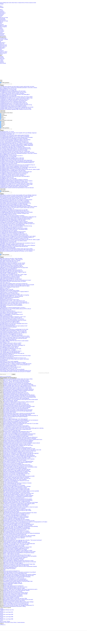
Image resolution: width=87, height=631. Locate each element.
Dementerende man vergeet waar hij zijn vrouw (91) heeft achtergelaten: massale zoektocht (21, 442)
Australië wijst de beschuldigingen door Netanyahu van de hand (16, 480)
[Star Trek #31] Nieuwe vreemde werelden (10, 344)
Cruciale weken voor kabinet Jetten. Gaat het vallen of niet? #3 (14, 303)
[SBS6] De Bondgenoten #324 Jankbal (10, 277)
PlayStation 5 (2, 47)
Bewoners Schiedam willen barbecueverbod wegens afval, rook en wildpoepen (17, 245)
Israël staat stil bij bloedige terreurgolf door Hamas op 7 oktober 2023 (17, 494)
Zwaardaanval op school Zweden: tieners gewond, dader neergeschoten (16, 160)
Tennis (1, 32)
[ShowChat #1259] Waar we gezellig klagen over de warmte (14, 329)
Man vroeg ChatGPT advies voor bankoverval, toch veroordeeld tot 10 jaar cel (17, 164)
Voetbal (1, 28)
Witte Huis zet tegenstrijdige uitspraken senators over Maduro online (17, 471)
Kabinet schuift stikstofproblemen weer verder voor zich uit (15, 587)
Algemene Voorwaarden (5, 622)
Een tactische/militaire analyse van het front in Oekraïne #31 (13, 283)
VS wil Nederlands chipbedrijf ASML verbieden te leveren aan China (15, 109)
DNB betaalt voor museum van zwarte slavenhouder (12, 369)
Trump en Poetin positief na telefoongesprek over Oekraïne (15, 549)
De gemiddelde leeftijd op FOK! (8, 365)
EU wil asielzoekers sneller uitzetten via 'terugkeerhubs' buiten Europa (17, 536)
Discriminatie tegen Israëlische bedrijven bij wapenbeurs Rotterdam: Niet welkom (20, 512)
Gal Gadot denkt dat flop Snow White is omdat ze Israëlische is (16, 516)
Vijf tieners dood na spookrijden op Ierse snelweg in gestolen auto (15, 364)
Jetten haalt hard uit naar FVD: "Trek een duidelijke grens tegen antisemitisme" (19, 455)
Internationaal (2, 12)
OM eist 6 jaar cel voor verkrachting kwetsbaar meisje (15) (13, 102)
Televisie (2, 24)
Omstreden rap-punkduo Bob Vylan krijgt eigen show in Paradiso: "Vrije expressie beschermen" (22, 540)
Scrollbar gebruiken (5, 82)
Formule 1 (2, 30)
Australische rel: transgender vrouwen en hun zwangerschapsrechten (17, 429)
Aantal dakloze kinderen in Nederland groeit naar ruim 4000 (14, 168)
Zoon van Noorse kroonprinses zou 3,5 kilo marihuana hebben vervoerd (17, 462)
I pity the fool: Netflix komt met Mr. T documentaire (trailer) (13, 100)
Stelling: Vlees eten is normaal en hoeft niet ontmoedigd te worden (17, 457)
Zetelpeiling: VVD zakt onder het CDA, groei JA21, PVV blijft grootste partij (19, 543)
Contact (1, 59)
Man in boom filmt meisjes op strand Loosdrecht (13, 424)
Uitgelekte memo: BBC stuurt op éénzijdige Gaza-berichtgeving (17, 527)
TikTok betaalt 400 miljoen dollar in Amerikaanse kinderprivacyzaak (15, 147)
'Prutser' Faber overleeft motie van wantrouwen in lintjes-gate (16, 604)
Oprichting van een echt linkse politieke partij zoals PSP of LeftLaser (15, 308)
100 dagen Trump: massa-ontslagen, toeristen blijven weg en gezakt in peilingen (20, 574)
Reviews (23, 2)
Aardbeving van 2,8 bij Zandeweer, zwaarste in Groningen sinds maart (16, 171)
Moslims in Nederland (7, 584)
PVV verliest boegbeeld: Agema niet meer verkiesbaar (15, 508)
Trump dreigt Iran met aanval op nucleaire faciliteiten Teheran (15, 592)
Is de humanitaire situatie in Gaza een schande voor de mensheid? (17, 532)
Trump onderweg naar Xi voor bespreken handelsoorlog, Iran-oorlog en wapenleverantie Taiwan (22, 439)
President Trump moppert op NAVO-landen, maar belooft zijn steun (17, 469)
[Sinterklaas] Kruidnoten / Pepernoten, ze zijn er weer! (13, 316)
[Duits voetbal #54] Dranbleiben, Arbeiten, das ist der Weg (13, 330)
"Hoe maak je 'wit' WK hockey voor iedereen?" (11, 335)
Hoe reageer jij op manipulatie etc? (8, 268)
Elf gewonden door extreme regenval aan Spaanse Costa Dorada (14, 359)
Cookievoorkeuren (21, 622)
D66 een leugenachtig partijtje (7, 247)
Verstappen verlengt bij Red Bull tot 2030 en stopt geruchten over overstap (16, 107)
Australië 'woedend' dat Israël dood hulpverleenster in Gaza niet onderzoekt (17, 187)
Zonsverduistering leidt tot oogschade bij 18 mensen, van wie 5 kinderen (16, 180)
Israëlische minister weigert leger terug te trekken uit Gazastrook (16, 477)
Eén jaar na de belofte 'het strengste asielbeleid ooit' (14, 558)
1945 (4, 569)
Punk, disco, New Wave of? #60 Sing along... (11, 275)
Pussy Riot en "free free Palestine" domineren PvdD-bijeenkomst (16, 504)
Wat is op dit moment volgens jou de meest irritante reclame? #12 (15, 337)
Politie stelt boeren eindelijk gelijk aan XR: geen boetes (12, 91)
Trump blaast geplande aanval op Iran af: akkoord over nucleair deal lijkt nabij (19, 413)
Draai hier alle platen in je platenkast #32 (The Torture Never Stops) (15, 355)
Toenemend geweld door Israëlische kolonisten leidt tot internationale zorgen (19, 406)
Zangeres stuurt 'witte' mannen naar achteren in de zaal (15, 402)
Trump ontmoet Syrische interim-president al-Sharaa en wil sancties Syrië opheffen (19, 556)
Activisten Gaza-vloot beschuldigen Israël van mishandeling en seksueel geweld (19, 433)
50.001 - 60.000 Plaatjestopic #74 (8, 273)
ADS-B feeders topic (6, 315)
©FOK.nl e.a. (3, 624)
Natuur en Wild (4, 341)
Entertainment (3, 19)
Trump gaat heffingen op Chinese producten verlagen (14, 588)
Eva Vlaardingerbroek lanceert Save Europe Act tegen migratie (16, 425)
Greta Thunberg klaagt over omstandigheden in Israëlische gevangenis (18, 496)
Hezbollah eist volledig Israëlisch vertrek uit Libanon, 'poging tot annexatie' (19, 401)
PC (0, 41)
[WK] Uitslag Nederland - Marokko (10, 400)
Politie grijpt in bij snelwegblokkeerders (10, 352)
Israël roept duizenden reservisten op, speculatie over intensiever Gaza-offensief (20, 572)
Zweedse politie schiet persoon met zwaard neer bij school (13, 338)
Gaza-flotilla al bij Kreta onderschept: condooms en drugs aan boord (17, 444)
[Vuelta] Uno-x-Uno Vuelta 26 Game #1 (10, 322)
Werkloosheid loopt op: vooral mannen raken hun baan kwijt (14, 103)
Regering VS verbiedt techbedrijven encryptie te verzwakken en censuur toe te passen (20, 506)
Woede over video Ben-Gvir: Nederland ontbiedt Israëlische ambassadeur (18, 434)
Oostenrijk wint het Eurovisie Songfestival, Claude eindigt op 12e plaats (17, 550)
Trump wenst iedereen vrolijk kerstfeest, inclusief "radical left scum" (17, 478)
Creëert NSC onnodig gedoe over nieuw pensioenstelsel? (14, 579)
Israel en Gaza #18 (5, 309)
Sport (1, 27)
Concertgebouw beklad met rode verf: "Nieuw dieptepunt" (15, 479)
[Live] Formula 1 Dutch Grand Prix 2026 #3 (11, 317)
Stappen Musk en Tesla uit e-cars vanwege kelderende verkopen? (16, 590)
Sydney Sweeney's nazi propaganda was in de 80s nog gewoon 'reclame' (18, 525)
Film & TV (2, 48)
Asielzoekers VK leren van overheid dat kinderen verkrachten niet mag (16, 104)
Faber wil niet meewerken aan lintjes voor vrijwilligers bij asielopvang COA (18, 605)
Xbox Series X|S (3, 46)
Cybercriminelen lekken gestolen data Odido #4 (11, 266)
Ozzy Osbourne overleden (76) (9, 538)
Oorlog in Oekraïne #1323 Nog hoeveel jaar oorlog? (12, 264)
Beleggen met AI (5, 328)
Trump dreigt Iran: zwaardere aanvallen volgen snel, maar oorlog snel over (18, 454)
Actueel (1, 10)
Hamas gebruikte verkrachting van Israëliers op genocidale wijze (17, 542)
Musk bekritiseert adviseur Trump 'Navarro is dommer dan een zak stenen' (18, 599)
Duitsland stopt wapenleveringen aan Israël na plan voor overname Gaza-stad (18, 520)
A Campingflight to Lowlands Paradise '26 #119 (11, 314)
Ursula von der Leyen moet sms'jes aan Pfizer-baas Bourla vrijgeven (17, 554)
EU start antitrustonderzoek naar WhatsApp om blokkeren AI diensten (17, 482)
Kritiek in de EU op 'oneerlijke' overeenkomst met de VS (14, 529)
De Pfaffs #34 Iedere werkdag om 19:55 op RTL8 (12, 319)
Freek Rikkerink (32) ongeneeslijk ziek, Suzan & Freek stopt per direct (17, 546)
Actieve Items (11, 2)
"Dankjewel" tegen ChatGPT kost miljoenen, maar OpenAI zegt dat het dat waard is (20, 589)
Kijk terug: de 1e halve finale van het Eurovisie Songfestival (15, 557)
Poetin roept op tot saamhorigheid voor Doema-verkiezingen (14, 138)
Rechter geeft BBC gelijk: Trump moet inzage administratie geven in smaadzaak (20, 385)
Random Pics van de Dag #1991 (8, 89)
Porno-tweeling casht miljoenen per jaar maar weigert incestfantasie (16, 407)
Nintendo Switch (3, 44)
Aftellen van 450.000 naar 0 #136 (8, 292)
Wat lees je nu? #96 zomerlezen (8, 327)
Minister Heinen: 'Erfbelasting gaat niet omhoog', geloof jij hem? (16, 393)
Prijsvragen (2, 58)
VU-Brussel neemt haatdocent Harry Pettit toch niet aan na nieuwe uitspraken (18, 458)
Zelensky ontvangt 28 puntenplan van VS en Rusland (14, 485)
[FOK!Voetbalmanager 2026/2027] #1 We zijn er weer (13, 357)
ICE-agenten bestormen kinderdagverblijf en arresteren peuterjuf (17, 492)
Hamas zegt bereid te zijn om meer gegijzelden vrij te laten (15, 541)
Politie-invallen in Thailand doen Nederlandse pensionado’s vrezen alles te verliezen (18, 87)
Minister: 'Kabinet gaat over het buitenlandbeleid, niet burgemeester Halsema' (18, 552)
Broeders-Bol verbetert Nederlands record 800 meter (12, 159)
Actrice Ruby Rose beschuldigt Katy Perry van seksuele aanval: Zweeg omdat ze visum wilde (22, 449)
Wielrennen (2, 33)
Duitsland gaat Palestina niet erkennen (11, 511)
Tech (1, 16)
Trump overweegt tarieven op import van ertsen (12, 591)
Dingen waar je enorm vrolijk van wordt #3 (10, 343)
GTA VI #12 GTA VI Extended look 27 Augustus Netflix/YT (14, 291)
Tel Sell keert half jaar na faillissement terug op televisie (13, 101)
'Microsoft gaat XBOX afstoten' (9, 412)
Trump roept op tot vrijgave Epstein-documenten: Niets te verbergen (17, 486)
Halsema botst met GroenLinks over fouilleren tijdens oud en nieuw (16, 464)
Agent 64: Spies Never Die (7, 177)
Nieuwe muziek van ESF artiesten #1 (9, 346)
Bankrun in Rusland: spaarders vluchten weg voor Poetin (13, 92)
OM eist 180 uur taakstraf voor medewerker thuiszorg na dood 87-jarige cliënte (19, 564)
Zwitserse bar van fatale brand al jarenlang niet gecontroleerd (15, 472)
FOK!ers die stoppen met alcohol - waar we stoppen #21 (13, 331)
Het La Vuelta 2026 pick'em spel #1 (9, 261)
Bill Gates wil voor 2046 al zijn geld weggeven (13, 562)
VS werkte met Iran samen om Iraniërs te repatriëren (12, 93)
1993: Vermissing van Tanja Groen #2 (9, 287)
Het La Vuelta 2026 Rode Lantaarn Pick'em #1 (11, 312)
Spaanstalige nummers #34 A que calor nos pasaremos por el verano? (15, 280)
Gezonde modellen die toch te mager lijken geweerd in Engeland (16, 519)
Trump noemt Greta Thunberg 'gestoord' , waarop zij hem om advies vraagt (18, 493)
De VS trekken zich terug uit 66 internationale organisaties (15, 468)
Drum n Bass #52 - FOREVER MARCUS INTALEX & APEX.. (15, 336)
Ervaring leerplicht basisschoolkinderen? (10, 297)
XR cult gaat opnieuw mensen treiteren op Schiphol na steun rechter (17, 509)
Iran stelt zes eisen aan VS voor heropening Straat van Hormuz (16, 382)
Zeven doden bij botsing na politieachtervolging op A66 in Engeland (15, 139)
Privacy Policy (13, 622)
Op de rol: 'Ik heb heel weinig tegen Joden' (12, 430)
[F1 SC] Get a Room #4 (7, 356)
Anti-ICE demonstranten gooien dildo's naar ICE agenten (14, 460)
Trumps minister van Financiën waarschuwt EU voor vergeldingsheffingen (18, 461)
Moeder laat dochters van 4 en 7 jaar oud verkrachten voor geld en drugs (16, 97)
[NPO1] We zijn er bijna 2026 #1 (8, 313)
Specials (31, 2)
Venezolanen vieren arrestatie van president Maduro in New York (16, 473)
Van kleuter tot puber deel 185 (7, 324)
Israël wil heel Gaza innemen (9, 568)
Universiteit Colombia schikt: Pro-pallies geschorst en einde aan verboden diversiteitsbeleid (21, 533)
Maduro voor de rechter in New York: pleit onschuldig (14, 474)
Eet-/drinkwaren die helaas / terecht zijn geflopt (11, 258)
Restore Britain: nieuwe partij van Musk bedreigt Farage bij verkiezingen (17, 409)
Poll (2, 126)
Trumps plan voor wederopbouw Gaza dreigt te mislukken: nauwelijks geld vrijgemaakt (21, 453)
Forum (1, 2)
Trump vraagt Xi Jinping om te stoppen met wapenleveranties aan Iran (17, 447)
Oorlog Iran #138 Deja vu (7, 354)
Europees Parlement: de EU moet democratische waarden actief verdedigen (18, 601)
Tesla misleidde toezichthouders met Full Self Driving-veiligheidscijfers (17, 410)
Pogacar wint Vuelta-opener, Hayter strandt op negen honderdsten (14, 135)
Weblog (4, 2)
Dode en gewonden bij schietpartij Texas (11, 571)
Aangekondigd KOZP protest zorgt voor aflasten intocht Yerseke (17, 489)
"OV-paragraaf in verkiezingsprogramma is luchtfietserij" (14, 514)
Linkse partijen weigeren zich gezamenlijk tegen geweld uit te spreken (18, 498)
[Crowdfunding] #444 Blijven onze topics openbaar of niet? (13, 325)
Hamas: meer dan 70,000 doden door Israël (12, 484)
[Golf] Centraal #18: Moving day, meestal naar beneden (13, 320)
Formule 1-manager (4, 39)
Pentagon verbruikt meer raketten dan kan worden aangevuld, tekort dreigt (18, 384)
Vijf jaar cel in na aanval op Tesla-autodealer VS (13, 463)
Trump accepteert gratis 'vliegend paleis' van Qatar (13, 559)
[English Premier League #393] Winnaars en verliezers (13, 362)
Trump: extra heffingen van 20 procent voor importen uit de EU (16, 603)
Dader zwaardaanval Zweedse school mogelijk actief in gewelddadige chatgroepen (18, 132)
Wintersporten (3, 35)
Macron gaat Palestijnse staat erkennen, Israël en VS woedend (16, 530)
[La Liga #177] (5, 282)
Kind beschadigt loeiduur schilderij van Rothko (12, 583)
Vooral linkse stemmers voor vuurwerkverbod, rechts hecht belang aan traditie (19, 476)
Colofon (1, 60)
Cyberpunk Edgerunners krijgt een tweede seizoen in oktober (13, 149)
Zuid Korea (3, 360)
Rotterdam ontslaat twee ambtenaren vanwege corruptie (12, 263)
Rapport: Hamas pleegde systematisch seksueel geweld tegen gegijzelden (18, 440)
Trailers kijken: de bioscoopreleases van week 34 (11, 155)
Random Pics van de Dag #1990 (8, 95)
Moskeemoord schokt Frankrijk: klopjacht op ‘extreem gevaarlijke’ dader (18, 581)
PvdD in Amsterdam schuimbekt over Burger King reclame (15, 422)
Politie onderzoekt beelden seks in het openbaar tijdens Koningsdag (16, 576)
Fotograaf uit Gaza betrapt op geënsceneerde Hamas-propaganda (17, 522)
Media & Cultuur (3, 25)
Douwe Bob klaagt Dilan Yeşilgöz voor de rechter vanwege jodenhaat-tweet (18, 524)
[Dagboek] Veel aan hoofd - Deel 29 (9, 347)
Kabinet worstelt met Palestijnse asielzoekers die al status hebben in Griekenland (20, 438)
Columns (19, 2)
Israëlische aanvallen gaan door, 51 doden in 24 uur (13, 577)
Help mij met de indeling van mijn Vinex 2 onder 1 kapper (13, 274)
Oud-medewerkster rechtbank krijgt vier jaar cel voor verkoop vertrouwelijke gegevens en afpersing (23, 428)
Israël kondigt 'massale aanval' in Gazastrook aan (13, 585)
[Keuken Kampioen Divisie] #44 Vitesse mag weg (12, 353)
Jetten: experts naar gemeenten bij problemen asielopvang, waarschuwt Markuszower (20, 437)
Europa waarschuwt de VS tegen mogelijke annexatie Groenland (16, 470)
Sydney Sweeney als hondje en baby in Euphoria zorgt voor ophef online (18, 445)
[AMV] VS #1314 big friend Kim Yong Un (10, 351)
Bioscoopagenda (3, 26)
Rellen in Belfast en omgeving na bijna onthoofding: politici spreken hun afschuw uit (21, 415)
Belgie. (3, 306)
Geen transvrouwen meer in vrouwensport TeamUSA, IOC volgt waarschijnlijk (19, 535)
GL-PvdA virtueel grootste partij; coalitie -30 (13, 582)
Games (1, 40)
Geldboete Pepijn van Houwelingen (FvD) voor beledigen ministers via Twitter (19, 448)
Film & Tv (3, 117)
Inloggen (2, 3)
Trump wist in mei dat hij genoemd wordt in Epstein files (14, 534)
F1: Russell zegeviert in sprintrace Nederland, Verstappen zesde (14, 141)
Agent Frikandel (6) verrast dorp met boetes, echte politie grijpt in (15, 94)
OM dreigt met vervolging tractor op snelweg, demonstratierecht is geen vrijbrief (18, 236)
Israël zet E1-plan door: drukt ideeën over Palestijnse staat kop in (17, 513)
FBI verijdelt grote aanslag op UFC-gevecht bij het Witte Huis (15, 408)
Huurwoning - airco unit (6, 289)
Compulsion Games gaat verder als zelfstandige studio (12, 146)
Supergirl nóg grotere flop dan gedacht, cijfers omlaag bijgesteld (16, 398)
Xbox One (2, 43)
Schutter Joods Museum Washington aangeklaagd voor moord (16, 548)
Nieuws (16, 2)
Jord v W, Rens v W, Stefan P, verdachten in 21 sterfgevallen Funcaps (15, 363)
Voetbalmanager (3, 38)
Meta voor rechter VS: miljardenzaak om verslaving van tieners (16, 380)
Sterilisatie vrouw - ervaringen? (8, 349)
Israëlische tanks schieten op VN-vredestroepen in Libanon (15, 487)
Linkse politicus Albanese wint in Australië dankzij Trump (15, 573)
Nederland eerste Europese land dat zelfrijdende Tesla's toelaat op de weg (18, 452)
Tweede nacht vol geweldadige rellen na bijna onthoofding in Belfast (17, 414)
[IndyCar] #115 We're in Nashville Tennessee (11, 304)
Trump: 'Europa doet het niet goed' (11, 481)
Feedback (2, 62)
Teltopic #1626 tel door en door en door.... (10, 299)
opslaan (2, 85)
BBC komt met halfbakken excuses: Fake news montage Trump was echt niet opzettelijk (21, 490)
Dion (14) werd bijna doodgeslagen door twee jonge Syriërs (14, 267)
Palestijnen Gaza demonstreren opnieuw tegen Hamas (14, 600)
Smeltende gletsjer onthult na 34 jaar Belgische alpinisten (13, 105)
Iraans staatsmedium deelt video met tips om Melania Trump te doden (17, 386)
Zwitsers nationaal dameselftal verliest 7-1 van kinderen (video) (16, 544)
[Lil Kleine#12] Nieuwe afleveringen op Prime (11, 265)
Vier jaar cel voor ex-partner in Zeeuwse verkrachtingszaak (13, 301)
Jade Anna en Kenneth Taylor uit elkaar (9, 290)
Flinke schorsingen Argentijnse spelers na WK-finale (12, 157)
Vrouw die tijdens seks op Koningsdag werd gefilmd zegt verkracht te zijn (19, 575)
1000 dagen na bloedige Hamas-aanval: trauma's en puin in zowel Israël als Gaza (19, 397)
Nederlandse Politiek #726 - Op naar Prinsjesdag (11, 296)
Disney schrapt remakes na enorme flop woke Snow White (15, 598)
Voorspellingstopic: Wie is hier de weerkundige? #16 (12, 345)
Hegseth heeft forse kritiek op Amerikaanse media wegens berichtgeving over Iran (19, 456)
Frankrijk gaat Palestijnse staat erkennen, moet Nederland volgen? (17, 528)
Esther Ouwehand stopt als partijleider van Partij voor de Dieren (16, 421)
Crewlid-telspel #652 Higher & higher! (9, 321)
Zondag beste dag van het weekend (8, 163)
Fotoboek (2, 57)
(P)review (3, 124)
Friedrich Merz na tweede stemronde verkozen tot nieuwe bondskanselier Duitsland (20, 566)
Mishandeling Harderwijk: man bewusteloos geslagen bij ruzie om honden (16, 137)
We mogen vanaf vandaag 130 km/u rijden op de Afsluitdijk (15, 593)
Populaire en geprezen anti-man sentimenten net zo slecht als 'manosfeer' (17, 441)
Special (2, 125)
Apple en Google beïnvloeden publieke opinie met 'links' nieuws (14, 99)
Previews (27, 2)
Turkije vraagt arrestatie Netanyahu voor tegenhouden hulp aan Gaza (15, 148)
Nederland (2, 11)
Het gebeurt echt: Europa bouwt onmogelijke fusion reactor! (13, 323)
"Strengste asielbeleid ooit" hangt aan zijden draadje (13, 545)
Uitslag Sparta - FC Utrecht (7, 131)
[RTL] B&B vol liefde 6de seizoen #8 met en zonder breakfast (14, 340)
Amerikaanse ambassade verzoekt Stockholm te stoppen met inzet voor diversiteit (19, 561)
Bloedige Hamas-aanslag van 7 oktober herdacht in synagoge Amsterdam (18, 495)
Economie (2, 14)
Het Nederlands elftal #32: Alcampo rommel (11, 279)
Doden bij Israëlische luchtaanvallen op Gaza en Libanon (14, 391)
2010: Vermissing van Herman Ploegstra (9, 293)
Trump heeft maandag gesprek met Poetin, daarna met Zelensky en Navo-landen (19, 551)
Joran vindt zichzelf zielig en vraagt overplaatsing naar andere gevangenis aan (17, 161)
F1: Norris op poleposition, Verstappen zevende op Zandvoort (14, 140)
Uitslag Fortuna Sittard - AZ (7, 133)
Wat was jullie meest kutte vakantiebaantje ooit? (11, 271)
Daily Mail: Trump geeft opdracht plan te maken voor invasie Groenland (17, 465)
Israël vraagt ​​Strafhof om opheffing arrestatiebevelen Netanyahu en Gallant (18, 560)
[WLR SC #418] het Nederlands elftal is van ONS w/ (12, 307)
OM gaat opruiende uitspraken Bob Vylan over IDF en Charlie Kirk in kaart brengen (21, 502)
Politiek (1, 15)
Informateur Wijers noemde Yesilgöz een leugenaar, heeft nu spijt (16, 488)
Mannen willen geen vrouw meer (8, 368)
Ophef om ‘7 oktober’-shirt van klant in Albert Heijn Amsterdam (17, 381)
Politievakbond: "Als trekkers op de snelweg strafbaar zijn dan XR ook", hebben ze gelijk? (20, 169)
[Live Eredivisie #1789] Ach (7, 311)
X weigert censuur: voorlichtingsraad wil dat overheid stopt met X (16, 432)
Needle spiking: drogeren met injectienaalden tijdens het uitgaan (14, 285)
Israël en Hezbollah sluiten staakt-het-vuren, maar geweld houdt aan (16, 405)
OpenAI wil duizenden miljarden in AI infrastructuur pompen (16, 517)
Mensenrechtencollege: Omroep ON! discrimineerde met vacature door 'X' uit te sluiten (20, 423)
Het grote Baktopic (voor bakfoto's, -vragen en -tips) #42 (13, 272)
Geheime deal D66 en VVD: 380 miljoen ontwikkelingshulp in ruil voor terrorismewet (20, 420)
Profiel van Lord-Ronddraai (5, 376)
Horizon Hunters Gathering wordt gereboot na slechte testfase (14, 181)
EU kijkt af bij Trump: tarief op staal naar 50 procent (13, 497)
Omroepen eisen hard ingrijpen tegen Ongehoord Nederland (15, 416)
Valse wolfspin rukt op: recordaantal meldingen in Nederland (14, 179)
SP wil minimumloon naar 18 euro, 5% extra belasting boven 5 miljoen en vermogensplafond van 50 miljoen (25, 521)
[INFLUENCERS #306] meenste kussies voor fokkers (13, 281)
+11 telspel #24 (4, 288)
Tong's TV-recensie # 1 (7, 417)
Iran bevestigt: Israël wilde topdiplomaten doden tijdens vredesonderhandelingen (19, 396)
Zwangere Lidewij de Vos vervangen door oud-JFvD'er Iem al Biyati (15, 108)
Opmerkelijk (2, 18)
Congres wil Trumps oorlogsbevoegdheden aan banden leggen (15, 436)
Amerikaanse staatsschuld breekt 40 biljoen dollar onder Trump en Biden (16, 96)
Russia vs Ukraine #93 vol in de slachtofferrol (11, 305)
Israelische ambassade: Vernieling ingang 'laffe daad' (14, 518)
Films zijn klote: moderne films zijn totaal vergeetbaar (14, 537)
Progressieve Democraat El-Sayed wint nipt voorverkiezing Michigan (17, 383)
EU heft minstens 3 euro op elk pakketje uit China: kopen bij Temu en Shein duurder (21, 399)
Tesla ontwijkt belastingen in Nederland (11, 597)
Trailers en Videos (3, 51)
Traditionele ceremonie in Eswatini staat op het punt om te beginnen (15, 371)
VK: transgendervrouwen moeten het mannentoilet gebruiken (15, 580)
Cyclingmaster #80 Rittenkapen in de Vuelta (10, 348)
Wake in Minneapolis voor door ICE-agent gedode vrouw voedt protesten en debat (20, 466)
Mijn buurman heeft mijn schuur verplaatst (10, 260)
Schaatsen (2, 34)
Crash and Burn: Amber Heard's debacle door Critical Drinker (15, 505)
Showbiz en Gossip (4, 17)
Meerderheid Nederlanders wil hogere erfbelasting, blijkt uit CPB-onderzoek (19, 394)
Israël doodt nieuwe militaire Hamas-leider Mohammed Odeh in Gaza (18, 431)
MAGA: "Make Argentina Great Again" (11, 553)
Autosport (2, 31)
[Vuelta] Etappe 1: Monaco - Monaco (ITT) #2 (11, 259)
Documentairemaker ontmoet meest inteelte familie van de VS (15, 392)
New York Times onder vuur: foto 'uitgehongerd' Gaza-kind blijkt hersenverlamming (21, 526)
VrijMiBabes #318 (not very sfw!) (8, 88)
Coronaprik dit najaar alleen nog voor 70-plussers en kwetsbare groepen (16, 143)
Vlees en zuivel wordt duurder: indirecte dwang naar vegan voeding (17, 510)
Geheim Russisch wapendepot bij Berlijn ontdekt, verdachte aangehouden (16, 145)
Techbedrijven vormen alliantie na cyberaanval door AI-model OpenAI (17, 388)
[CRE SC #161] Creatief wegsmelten (9, 361)
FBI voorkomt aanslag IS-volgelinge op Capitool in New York (14, 165)
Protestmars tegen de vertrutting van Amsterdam (12, 595)
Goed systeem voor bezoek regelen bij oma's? (10, 367)
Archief (34, 2)
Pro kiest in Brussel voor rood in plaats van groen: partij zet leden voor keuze (17, 86)
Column (3, 122)
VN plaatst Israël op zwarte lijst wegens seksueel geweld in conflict (16, 426)
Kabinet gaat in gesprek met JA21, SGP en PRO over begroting (14, 136)
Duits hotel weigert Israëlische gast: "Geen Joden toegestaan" (15, 418)
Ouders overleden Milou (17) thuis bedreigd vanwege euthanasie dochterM (17, 284)
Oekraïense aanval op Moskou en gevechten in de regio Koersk (16, 565)
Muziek (1, 22)
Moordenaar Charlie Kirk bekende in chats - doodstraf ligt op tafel (16, 501)
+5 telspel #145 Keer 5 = (6, 298)
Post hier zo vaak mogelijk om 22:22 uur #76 (11, 333)
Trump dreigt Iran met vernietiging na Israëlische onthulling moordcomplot (18, 390)
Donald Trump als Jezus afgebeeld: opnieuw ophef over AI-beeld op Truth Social (19, 450)
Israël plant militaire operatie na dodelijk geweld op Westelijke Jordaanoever (18, 389)
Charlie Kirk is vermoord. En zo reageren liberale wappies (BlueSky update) (19, 503)
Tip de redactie (3, 63)
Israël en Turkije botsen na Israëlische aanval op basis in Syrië (14, 172)
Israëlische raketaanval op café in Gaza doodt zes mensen (13, 240)
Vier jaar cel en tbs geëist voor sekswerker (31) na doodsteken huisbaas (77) (17, 162)
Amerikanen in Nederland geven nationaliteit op (13, 596)
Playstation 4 (2, 42)
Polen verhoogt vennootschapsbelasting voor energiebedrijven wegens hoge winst (18, 167)
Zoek (7, 2)
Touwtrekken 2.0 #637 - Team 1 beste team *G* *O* (12, 300)
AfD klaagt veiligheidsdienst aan (9, 567)
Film (1, 23)
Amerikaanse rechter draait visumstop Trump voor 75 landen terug (15, 151)
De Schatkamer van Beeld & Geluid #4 (10, 276)
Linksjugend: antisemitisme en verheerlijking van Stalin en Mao (16, 404)
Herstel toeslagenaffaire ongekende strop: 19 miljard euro (13, 332)
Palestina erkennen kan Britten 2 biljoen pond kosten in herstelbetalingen (17, 500)
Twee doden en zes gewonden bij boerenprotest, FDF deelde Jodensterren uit (17, 249)
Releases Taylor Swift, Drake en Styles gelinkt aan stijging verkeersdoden (16, 144)
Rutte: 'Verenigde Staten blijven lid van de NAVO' (13, 446)
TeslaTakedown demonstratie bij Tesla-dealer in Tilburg (14, 606)
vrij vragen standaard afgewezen (8, 339)
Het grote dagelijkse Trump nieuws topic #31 (11, 269)
